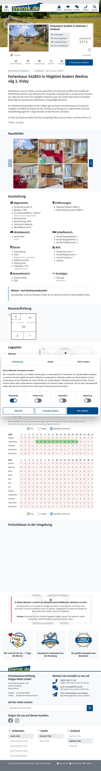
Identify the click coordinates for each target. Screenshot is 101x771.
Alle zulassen (82, 411)
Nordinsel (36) (75, 736)
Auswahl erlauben (50, 411)
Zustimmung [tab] (17, 362)
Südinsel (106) (75, 741)
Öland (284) (44, 741)
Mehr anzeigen (17, 122)
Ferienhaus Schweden (18, 70)
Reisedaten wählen (80, 62)
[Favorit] (89, 50)
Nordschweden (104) (18, 746)
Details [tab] (51, 362)
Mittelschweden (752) (19, 741)
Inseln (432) (15, 736)
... (32, 70)
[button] (6, 8)
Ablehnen (18, 411)
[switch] (38, 400)
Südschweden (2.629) (19, 751)
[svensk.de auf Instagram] (17, 720)
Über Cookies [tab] (83, 362)
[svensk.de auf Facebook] (10, 720)
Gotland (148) (45, 736)
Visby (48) (73, 746)
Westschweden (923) (18, 756)
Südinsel (39, 70)
